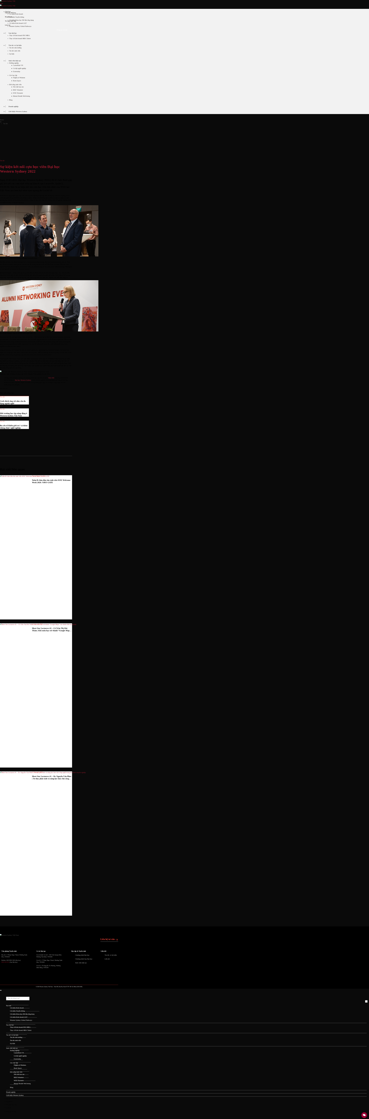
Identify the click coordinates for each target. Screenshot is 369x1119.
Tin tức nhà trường (15, 48)
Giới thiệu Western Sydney (18, 111)
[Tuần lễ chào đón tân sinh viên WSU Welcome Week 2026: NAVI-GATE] (14, 547)
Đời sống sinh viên (15, 84)
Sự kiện (11, 54)
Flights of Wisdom (19, 77)
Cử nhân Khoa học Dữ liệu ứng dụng (21, 20)
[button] (5, 38)
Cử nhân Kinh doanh (16, 14)
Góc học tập (13, 75)
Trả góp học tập (11, 1104)
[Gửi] (366, 1001)
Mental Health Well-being (21, 96)
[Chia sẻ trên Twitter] (9, 156)
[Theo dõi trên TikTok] (7, 967)
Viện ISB (51, 378)
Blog (10, 100)
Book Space (17, 81)
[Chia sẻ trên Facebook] (9, 153)
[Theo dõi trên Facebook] (2, 967)
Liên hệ (107, 959)
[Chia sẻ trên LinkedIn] (9, 159)
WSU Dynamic (18, 93)
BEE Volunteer (18, 90)
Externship (16, 71)
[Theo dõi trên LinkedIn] (12, 967)
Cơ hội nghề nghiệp (19, 68)
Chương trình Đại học (82, 955)
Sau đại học (13, 33)
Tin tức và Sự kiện (15, 45)
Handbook (8, 17)
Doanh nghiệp (13, 106)
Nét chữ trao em (18, 87)
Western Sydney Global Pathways (20, 26)
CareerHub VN (18, 65)
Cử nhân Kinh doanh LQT (18, 23)
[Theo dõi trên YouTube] (16, 967)
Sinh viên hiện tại (15, 61)
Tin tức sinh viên (14, 51)
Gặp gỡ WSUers (11, 1098)
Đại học (8, 11)
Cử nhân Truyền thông (16, 17)
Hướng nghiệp (14, 63)
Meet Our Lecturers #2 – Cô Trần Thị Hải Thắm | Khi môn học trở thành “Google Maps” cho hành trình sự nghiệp (51, 629)
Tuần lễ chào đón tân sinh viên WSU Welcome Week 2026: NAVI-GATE (51, 481)
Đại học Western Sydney (23, 380)
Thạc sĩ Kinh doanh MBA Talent (20, 38)
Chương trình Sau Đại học (83, 959)
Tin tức (5, 123)
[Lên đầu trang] (1, 990)
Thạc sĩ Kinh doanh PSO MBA (19, 35)
